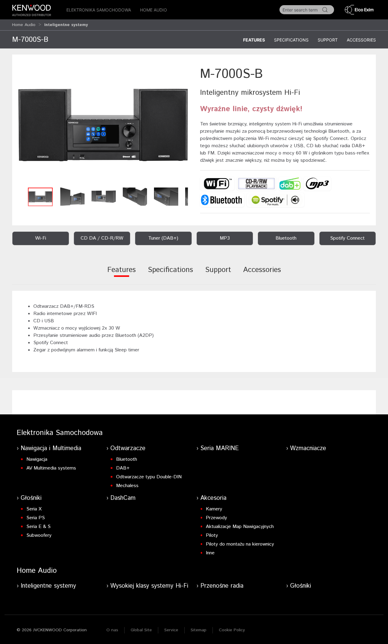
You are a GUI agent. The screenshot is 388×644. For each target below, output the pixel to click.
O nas (112, 630)
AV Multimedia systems (51, 468)
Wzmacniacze (308, 448)
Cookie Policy (232, 630)
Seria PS (35, 517)
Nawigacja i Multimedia (51, 448)
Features (254, 39)
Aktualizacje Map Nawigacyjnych (240, 526)
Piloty (212, 535)
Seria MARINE (219, 448)
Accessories (361, 39)
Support (328, 39)
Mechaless (127, 485)
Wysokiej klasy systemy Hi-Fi (149, 586)
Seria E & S (38, 526)
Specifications (291, 39)
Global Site (141, 630)
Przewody (216, 517)
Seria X (34, 509)
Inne (210, 552)
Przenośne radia (221, 586)
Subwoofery (39, 535)
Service (171, 630)
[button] (103, 124)
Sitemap (198, 630)
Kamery (214, 509)
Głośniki (31, 498)
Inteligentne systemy (48, 586)
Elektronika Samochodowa (98, 9)
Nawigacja (36, 459)
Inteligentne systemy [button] (66, 25)
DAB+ (123, 468)
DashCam (122, 498)
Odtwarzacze (128, 448)
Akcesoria (213, 498)
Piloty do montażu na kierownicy (240, 544)
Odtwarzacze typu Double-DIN (149, 476)
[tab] (121, 274)
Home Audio (153, 9)
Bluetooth (126, 459)
